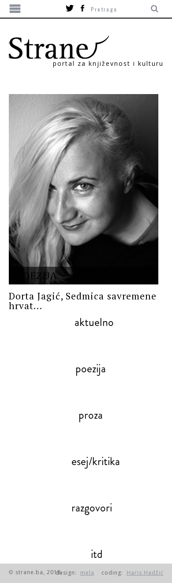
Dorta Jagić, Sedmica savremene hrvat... (83, 301)
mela (87, 572)
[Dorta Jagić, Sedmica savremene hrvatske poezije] (83, 189)
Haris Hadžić (145, 572)
